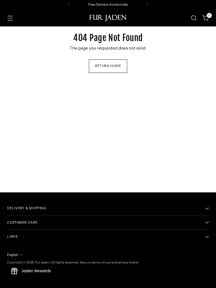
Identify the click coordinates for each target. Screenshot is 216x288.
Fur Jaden (42, 262)
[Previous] (68, 5)
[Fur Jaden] (108, 18)
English (12, 255)
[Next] (147, 5)
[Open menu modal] (10, 18)
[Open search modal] (194, 18)
